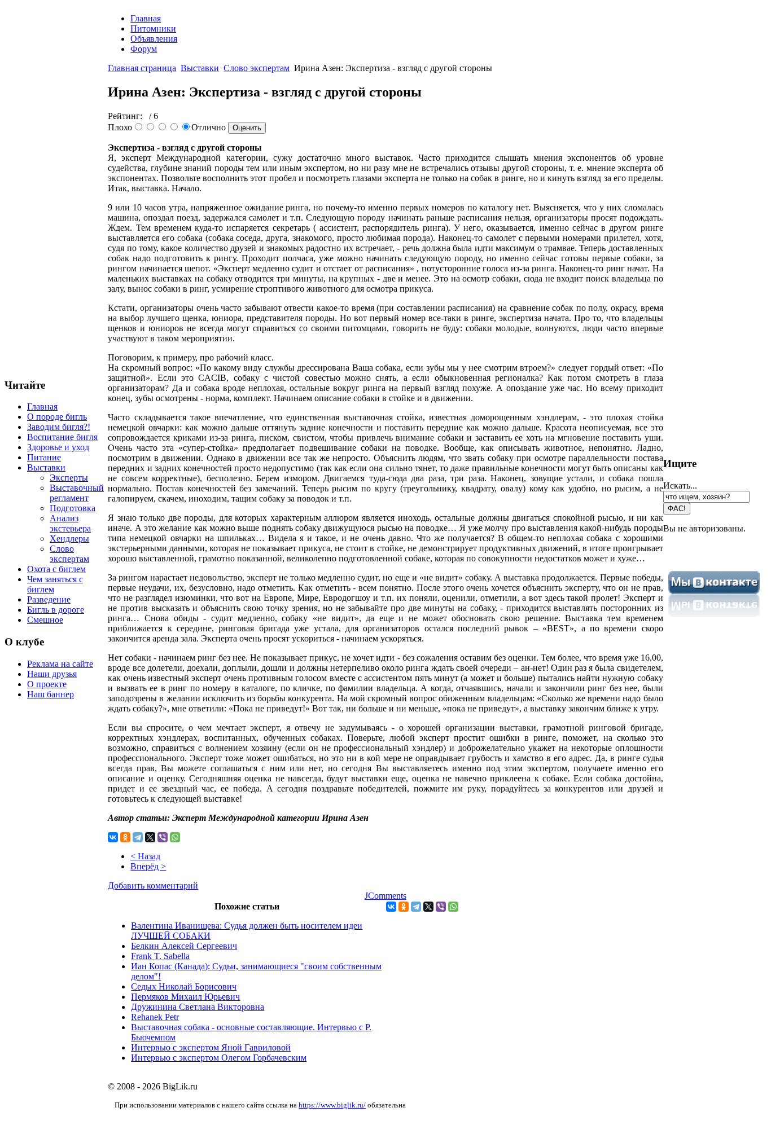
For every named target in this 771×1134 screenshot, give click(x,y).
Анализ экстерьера (70, 523)
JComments (385, 895)
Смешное (45, 620)
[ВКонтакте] (113, 837)
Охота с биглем (56, 569)
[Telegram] (138, 837)
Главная (42, 406)
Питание (44, 457)
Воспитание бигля (62, 437)
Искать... (680, 485)
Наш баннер (50, 694)
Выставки (46, 467)
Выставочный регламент (77, 493)
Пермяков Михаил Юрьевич (185, 996)
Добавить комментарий (153, 885)
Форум (143, 49)
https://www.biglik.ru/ (332, 1105)
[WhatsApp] (175, 837)
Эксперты (69, 477)
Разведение (49, 599)
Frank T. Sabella (160, 956)
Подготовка (72, 508)
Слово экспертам (69, 554)
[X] (150, 837)
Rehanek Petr (155, 1017)
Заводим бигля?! (58, 427)
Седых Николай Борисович (183, 986)
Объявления (153, 38)
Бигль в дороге (55, 609)
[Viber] (162, 837)
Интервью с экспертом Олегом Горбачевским (218, 1057)
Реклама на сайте (60, 664)
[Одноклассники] (125, 837)
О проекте (47, 684)
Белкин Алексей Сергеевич (184, 946)
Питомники (153, 28)
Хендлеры (69, 538)
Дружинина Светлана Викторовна (197, 1007)
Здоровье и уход (58, 447)
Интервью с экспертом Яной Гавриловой (211, 1047)
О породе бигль (57, 416)
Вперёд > (148, 866)
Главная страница (142, 68)
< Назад (145, 856)
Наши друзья (52, 674)
